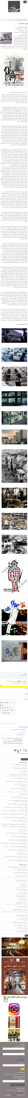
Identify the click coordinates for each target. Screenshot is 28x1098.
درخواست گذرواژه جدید (20, 1060)
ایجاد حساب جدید (21, 1058)
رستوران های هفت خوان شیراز (21, 889)
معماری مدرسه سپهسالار (22, 906)
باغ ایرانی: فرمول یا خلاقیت (22, 927)
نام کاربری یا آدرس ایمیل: (19, 1046)
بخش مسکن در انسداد (23, 793)
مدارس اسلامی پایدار (23, 899)
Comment (26, 699)
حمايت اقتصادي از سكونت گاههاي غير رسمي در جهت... (17, 800)
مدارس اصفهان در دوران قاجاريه (21, 895)
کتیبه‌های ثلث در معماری (22, 892)
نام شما (26, 688)
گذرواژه (23, 1051)
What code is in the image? (22, 753)
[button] (3, 703)
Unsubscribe (14, 1084)
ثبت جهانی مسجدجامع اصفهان (21, 902)
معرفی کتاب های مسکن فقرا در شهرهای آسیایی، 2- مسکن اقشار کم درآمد (13, 843)
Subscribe (21, 1084)
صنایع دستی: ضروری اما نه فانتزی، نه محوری (19, 797)
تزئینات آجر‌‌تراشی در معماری (22, 880)
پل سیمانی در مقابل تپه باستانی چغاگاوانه (20, 820)
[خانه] (14, 6)
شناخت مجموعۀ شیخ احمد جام (21, 875)
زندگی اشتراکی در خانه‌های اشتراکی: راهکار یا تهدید (18, 849)
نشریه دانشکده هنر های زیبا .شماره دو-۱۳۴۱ (19, 788)
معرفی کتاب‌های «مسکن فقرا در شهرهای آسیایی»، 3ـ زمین (16, 833)
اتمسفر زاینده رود (24, 771)
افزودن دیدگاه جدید (13, 681)
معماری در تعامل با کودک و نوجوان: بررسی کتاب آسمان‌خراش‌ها (15, 856)
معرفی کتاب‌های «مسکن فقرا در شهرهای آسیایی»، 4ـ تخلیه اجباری (15, 826)
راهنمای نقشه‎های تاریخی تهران (21, 915)
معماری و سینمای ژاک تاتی (21, 19)
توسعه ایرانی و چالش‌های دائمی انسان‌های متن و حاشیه (17, 860)
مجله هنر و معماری (23, 883)
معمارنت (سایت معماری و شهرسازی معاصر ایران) (18, 1077)
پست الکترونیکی (21, 1079)
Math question (22, 1063)
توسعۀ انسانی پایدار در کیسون (21, 931)
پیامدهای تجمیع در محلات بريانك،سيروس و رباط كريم (17, 866)
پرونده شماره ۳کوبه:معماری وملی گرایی (20, 778)
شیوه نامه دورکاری (23, 790)
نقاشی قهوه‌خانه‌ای (23, 885)
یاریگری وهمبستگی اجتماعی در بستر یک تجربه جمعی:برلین (16, 781)
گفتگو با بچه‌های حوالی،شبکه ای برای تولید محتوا (18, 839)
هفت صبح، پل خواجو (23, 829)
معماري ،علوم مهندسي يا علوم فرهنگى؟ (19, 767)
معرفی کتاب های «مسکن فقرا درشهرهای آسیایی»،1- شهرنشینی (15, 846)
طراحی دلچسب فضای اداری (22, 918)
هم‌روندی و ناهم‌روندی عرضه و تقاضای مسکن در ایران (17, 803)
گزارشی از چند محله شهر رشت (21, 853)
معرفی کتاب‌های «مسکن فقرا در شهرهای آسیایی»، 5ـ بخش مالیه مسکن (14, 824)
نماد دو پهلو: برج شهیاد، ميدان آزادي (20, 868)
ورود (22, 1069)
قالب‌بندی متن (22, 732)
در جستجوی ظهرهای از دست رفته (21, 784)
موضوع (26, 693)
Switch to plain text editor (23, 727)
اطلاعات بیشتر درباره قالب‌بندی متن (18, 729)
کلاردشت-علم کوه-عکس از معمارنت (20, 925)
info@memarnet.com (21, 1092)
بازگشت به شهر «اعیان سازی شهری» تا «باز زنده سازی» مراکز (16, 807)
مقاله (1, 685)
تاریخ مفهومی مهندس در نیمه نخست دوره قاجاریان (18, 774)
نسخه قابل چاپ (22, 683)
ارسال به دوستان (15, 683)
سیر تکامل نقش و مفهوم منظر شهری (20, 909)
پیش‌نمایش (24, 759)
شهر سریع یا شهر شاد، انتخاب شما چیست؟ (19, 836)
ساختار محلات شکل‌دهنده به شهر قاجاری (20, 922)
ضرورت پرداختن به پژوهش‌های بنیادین (20, 764)
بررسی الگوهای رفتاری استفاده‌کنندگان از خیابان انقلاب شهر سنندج (15, 817)
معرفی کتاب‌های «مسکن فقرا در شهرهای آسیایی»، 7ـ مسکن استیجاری (14, 810)
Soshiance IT (14, 1095)
